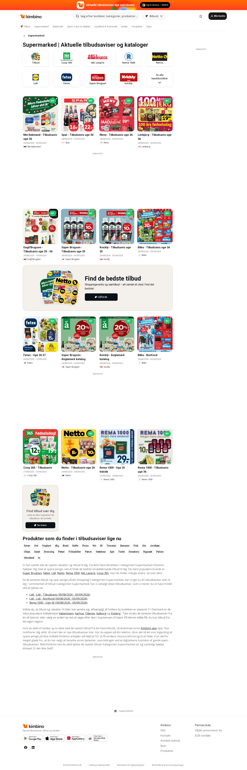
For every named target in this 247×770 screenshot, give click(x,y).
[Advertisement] (100, 178)
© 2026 (72, 765)
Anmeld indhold (170, 740)
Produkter (137, 26)
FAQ (163, 730)
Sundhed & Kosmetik (105, 26)
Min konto (219, 16)
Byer (149, 26)
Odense (90, 613)
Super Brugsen (32, 573)
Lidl (53, 573)
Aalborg (101, 613)
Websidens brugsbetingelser (131, 765)
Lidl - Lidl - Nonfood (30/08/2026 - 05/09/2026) (58, 598)
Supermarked (41, 26)
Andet (124, 26)
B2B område (203, 735)
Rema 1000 (73, 573)
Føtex (46, 573)
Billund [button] (154, 16)
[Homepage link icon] (115, 711)
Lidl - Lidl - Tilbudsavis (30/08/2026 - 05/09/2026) (59, 594)
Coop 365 (103, 573)
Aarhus (79, 613)
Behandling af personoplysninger (168, 765)
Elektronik (58, 26)
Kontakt (165, 735)
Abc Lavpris (88, 573)
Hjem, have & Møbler (78, 26)
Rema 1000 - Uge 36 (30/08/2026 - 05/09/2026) (58, 603)
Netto (61, 573)
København (66, 613)
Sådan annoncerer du (208, 730)
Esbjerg (116, 613)
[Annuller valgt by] (161, 16)
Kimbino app (149, 628)
